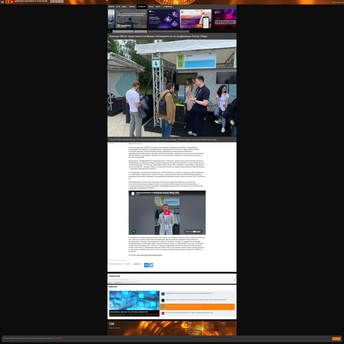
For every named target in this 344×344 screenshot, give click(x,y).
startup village (122, 260)
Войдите (110, 282)
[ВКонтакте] (146, 265)
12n (111, 324)
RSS (235, 280)
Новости (112, 287)
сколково (126, 260)
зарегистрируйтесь (118, 282)
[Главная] (110, 31)
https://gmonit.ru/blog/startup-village (149, 255)
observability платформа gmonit (115, 260)
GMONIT (137, 264)
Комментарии (114, 276)
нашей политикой (58, 338)
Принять (336, 338)
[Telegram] (151, 265)
